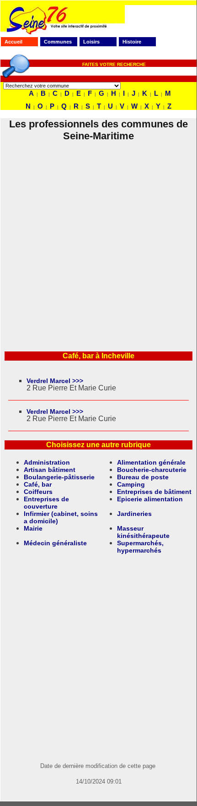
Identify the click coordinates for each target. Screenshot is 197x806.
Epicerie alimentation (150, 499)
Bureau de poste (143, 477)
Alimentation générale (151, 462)
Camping (131, 484)
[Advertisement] (98, 240)
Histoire (131, 41)
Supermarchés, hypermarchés (140, 546)
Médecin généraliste (55, 543)
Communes (58, 41)
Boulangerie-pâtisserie (59, 477)
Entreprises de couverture (46, 502)
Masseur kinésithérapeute (143, 532)
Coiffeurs (38, 491)
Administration (47, 462)
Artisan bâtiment (49, 469)
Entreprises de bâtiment (154, 491)
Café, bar (38, 484)
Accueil (13, 41)
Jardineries (134, 513)
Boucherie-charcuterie (151, 469)
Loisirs (91, 41)
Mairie (33, 528)
